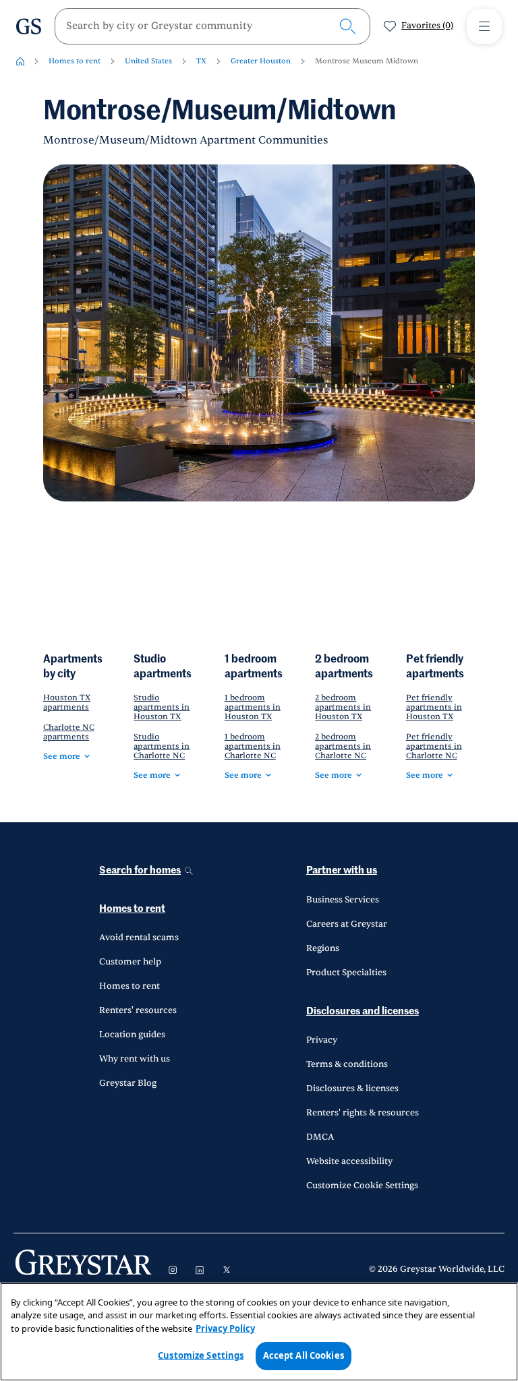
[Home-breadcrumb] (20, 61)
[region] (259, 1332)
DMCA (320, 1137)
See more (61, 756)
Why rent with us (134, 1058)
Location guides (132, 1034)
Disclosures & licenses (352, 1088)
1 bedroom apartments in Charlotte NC (253, 746)
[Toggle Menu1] (484, 26)
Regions (322, 948)
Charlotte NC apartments (68, 732)
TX (201, 61)
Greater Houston (261, 61)
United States (148, 61)
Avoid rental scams (139, 937)
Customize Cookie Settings (362, 1185)
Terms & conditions (347, 1064)
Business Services (342, 899)
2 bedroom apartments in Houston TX (343, 707)
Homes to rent (74, 61)
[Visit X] (226, 1269)
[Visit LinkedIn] (199, 1269)
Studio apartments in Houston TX (162, 707)
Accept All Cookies (303, 1355)
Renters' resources (138, 1010)
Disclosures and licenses (362, 1011)
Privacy (321, 1040)
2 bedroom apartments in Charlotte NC (343, 746)
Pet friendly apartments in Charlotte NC (434, 746)
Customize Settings (200, 1355)
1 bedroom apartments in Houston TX (253, 707)
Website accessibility (349, 1161)
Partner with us (341, 870)
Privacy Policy (225, 1328)
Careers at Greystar (346, 924)
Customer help (130, 961)
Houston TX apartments (66, 702)
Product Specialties (346, 972)
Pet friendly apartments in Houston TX (434, 707)
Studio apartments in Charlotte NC (162, 746)
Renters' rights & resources (362, 1112)
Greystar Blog (127, 1083)
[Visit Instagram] (172, 1269)
